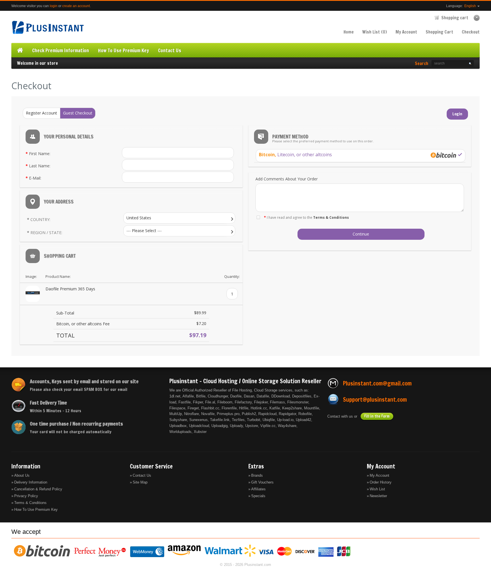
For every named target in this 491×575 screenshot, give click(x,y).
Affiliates (258, 489)
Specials (258, 496)
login (53, 6)
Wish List (377, 489)
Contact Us (142, 475)
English (470, 6)
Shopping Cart (439, 32)
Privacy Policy (26, 496)
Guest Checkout (77, 113)
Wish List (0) (374, 32)
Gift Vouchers (262, 482)
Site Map (140, 482)
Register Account (41, 113)
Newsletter (378, 496)
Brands (257, 475)
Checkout (471, 32)
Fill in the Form (377, 416)
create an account (76, 6)
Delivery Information (30, 482)
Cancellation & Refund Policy (38, 489)
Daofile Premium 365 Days (70, 288)
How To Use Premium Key (36, 509)
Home (349, 32)
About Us (22, 475)
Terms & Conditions (30, 503)
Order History (381, 482)
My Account (406, 32)
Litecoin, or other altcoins (295, 154)
